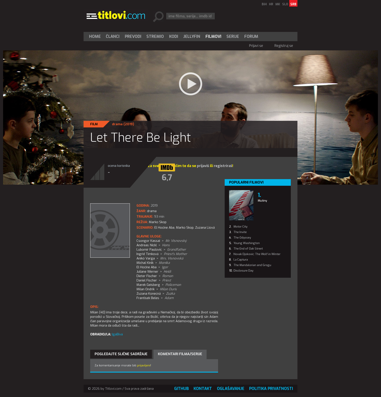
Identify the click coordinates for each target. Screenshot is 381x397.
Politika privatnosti (271, 388)
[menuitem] (96, 36)
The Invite (240, 232)
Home (95, 36)
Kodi (173, 36)
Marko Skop (185, 227)
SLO (285, 4)
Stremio (155, 36)
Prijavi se (256, 45)
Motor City (240, 226)
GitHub (181, 388)
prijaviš (203, 166)
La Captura (240, 259)
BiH (264, 4)
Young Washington (246, 243)
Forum (251, 36)
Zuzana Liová (205, 227)
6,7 (167, 177)
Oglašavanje (230, 388)
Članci (113, 36)
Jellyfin (191, 36)
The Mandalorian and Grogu (252, 265)
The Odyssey (242, 237)
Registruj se (284, 45)
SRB (293, 4)
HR (271, 4)
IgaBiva (117, 334)
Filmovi (213, 36)
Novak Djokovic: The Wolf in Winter (256, 254)
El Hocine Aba (164, 227)
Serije (232, 36)
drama (117, 124)
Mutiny (262, 200)
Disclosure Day (243, 270)
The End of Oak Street (248, 248)
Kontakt (203, 388)
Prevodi (133, 36)
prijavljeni (143, 365)
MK (277, 4)
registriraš (223, 166)
